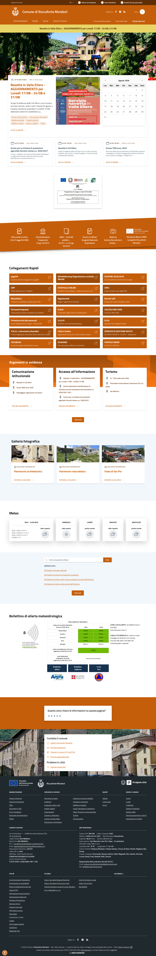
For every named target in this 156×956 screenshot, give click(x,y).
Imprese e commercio (80, 802)
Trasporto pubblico (32, 120)
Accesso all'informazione (102, 21)
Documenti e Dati (15, 808)
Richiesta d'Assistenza (17, 900)
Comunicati (106, 802)
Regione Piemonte (16, 2)
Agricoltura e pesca (51, 798)
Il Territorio (129, 805)
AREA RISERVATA (78, 952)
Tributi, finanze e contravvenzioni (84, 812)
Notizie (105, 798)
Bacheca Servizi (14, 903)
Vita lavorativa (78, 819)
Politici (11, 819)
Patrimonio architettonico (28, 471)
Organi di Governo (15, 798)
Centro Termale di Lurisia (87, 880)
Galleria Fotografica (133, 808)
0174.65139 (16, 836)
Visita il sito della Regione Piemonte (56, 880)
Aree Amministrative (16, 802)
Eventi (128, 798)
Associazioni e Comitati (134, 819)
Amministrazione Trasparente (19, 880)
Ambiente (47, 802)
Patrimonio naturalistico (72, 471)
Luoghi (128, 802)
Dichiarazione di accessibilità (19, 883)
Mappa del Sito (14, 931)
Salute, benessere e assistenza (84, 808)
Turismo (75, 815)
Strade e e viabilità (32, 123)
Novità (43, 123)
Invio (107, 560)
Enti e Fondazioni (15, 812)
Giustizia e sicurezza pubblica (83, 798)
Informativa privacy (16, 910)
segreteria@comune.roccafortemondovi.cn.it (29, 846)
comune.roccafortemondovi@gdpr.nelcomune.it (100, 864)
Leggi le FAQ (13, 890)
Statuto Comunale (15, 907)
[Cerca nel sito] (142, 11)
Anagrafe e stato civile (52, 805)
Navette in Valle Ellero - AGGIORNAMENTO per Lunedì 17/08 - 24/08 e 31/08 (78, 28)
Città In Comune (123, 947)
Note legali (13, 914)
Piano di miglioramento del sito (20, 886)
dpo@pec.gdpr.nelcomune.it (92, 866)
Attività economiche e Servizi (136, 815)
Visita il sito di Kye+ (85, 883)
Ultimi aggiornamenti (16, 924)
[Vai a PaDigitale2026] (134, 782)
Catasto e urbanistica (51, 815)
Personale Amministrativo (18, 815)
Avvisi (105, 805)
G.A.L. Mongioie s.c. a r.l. (52, 890)
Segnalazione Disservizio (17, 897)
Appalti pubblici (49, 808)
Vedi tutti (78, 419)
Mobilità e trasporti (18, 123)
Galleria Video (131, 812)
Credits (11, 920)
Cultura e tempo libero (52, 819)
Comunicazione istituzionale (38, 117)
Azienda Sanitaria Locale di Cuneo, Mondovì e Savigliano (64, 886)
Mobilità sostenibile (18, 120)
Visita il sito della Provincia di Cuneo (56, 883)
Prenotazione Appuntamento (19, 893)
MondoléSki (83, 886)
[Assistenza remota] (131, 947)
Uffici (11, 805)
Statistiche (13, 927)
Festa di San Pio (113, 471)
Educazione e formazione (53, 822)
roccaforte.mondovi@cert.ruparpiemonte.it (29, 843)
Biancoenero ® (86, 950)
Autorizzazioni (49, 812)
